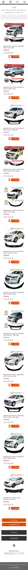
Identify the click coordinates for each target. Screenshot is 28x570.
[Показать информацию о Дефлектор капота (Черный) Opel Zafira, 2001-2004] (14, 402)
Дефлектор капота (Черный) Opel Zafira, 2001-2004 (13, 416)
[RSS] (14, 545)
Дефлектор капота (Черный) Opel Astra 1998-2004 (13, 129)
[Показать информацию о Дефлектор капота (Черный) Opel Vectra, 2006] (14, 361)
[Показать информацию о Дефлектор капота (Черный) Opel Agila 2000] (14, 32)
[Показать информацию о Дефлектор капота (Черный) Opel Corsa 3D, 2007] (14, 237)
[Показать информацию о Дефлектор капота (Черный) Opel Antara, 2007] (14, 73)
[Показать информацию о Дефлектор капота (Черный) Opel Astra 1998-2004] (14, 114)
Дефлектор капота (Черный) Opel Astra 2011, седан (13, 170)
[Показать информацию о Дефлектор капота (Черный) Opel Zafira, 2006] (14, 443)
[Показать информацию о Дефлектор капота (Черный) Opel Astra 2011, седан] (14, 155)
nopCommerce (16, 567)
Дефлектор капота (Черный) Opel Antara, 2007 (13, 88)
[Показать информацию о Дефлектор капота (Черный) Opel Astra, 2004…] (14, 196)
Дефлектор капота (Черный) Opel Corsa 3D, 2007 (13, 252)
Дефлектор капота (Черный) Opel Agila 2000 (13, 47)
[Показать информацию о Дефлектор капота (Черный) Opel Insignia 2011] (14, 279)
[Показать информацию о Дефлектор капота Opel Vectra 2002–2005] (14, 484)
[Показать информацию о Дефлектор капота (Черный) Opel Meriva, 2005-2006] (14, 320)
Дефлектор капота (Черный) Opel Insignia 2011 (13, 293)
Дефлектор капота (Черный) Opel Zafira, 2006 (13, 457)
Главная (3, 10)
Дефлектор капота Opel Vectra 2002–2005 (11, 498)
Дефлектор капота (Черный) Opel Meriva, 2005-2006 (13, 334)
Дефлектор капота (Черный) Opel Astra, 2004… (13, 211)
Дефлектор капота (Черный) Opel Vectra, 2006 (13, 375)
